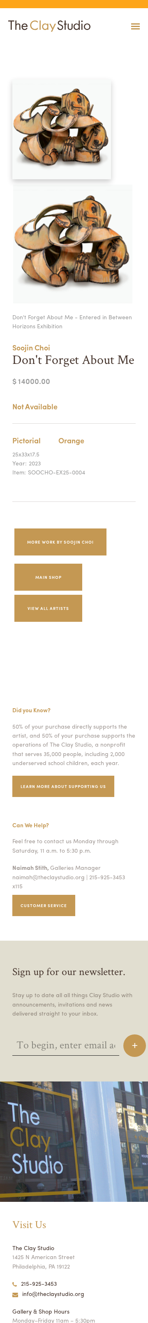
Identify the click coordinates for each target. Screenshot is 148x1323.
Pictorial (26, 440)
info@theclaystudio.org (53, 1293)
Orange (71, 440)
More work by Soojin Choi (60, 542)
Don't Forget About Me (19, 46)
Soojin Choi (31, 347)
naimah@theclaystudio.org (48, 877)
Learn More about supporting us (63, 786)
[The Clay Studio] (47, 26)
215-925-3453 (39, 1283)
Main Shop (48, 577)
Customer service (44, 905)
